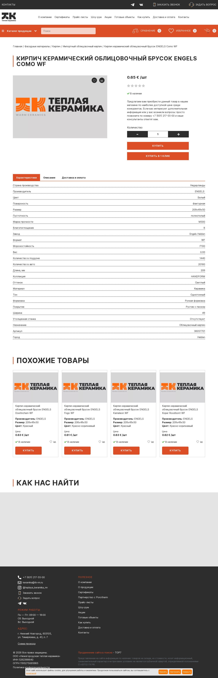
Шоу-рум (96, 17)
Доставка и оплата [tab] (74, 177)
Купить (158, 145)
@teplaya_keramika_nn (35, 587)
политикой (31, 673)
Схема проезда (26, 643)
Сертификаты (62, 17)
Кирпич (56, 46)
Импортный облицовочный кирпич (82, 46)
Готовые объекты (124, 17)
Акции (108, 17)
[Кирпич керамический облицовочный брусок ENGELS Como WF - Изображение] (60, 106)
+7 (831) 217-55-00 (34, 577)
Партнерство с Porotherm (93, 597)
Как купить (143, 17)
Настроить (175, 672)
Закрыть (187, 672)
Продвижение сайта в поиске (95, 652)
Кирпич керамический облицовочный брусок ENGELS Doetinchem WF (33, 409)
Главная (17, 46)
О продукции (85, 587)
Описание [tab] (49, 177)
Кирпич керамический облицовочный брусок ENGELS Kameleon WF (131, 409)
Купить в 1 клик (158, 156)
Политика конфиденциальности (31, 667)
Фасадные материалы (37, 46)
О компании (45, 17)
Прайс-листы (80, 17)
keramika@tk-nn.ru (33, 582)
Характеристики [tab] (26, 177)
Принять (163, 672)
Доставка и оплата (164, 17)
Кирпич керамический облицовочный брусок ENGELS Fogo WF (82, 409)
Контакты (183, 17)
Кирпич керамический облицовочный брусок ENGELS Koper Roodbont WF (180, 409)
